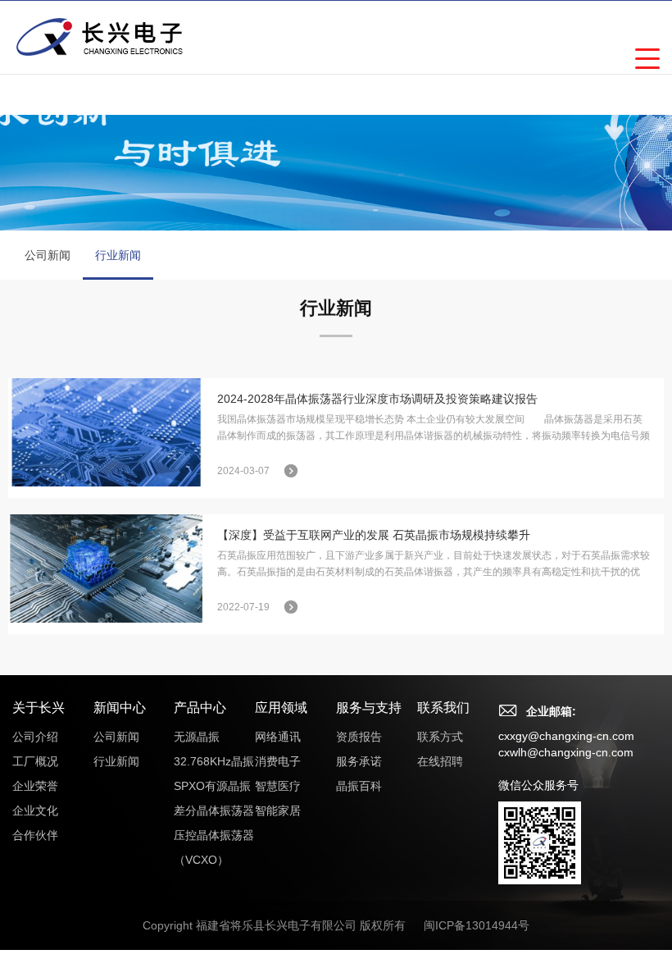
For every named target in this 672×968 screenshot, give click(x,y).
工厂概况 (35, 761)
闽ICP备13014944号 (476, 925)
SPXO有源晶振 (212, 785)
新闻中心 (119, 708)
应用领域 (281, 708)
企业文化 (35, 810)
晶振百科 (359, 785)
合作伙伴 (35, 835)
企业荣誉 (35, 785)
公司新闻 (47, 255)
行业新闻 (118, 255)
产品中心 (200, 708)
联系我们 (443, 708)
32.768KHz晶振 (214, 761)
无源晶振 (197, 736)
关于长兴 (38, 708)
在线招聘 (440, 761)
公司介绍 (35, 736)
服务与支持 (369, 708)
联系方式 (440, 736)
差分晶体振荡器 (214, 810)
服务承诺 (359, 761)
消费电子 (278, 761)
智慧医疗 (278, 785)
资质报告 (359, 736)
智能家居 (278, 810)
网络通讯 (278, 736)
